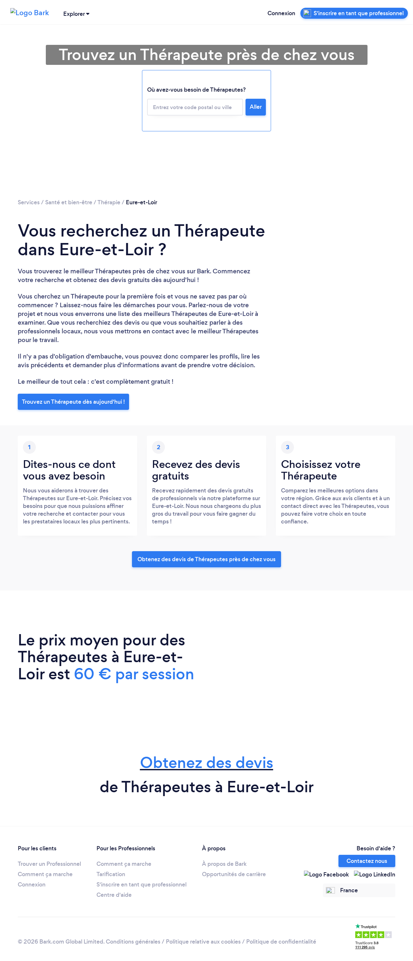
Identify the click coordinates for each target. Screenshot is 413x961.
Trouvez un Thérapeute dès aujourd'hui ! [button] (73, 402)
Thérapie (108, 202)
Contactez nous (367, 861)
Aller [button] (256, 107)
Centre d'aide (114, 895)
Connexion (281, 13)
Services (29, 202)
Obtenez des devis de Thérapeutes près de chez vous (206, 559)
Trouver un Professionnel (49, 864)
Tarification (110, 874)
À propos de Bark (224, 864)
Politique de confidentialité (281, 942)
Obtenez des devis (206, 763)
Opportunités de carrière (234, 874)
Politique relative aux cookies (203, 942)
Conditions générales (133, 942)
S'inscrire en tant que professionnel (141, 884)
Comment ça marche (45, 874)
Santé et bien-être (68, 202)
